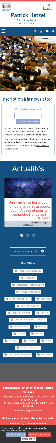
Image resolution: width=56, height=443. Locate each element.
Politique (13, 340)
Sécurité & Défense (30, 347)
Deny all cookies (40, 434)
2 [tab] (27, 235)
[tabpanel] (28, 202)
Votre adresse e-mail (28, 109)
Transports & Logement (20, 354)
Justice (21, 333)
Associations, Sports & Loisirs (30, 285)
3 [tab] (33, 235)
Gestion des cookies (36, 423)
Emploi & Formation (21, 313)
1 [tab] (21, 235)
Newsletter (36, 418)
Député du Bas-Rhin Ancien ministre (28, 21)
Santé (48, 340)
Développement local (20, 299)
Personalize (28, 439)
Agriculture (30, 278)
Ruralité (31, 340)
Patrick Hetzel (28, 15)
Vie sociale (47, 354)
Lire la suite (43, 218)
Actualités (49, 418)
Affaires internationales (30, 271)
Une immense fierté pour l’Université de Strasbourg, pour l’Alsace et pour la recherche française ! (29, 208)
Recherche (15, 423)
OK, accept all (17, 434)
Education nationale (30, 306)
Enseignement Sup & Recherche (30, 320)
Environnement (21, 326)
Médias (38, 333)
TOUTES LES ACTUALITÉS (25, 251)
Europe (42, 326)
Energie (44, 313)
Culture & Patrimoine (30, 292)
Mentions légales (10, 418)
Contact (25, 418)
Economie (45, 299)
